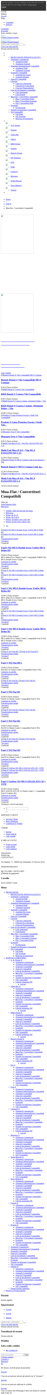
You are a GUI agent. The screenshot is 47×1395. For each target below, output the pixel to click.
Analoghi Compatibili (19, 73)
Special (8, 832)
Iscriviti (4, 1372)
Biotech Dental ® (17, 1039)
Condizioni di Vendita (14, 824)
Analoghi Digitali (22, 77)
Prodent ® (14, 1225)
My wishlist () (11, 1350)
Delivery (9, 25)
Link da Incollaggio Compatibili (27, 971)
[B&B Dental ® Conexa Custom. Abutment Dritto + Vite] (23, 401)
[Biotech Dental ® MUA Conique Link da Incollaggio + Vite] (23, 462)
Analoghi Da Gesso (22, 75)
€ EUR (8, 1314)
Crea (26, 1355)
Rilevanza (5, 507)
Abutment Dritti (21, 62)
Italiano (8, 1318)
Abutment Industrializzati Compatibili (25, 66)
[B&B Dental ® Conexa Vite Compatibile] (17, 389)
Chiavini (14, 81)
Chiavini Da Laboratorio (24, 86)
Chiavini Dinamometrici (24, 88)
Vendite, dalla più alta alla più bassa (19, 511)
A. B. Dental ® (16, 960)
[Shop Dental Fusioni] (10, 37)
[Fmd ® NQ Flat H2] (18, 710)
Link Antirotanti (21, 92)
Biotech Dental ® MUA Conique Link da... (22, 467)
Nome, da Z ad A (12, 517)
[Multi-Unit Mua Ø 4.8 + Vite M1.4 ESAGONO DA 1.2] (23, 474)
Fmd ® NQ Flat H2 (10, 721)
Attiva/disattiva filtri (8, 504)
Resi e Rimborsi (12, 821)
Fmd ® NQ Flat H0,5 (11, 663)
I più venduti (6, 373)
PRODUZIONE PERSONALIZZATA (26, 57)
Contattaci (9, 22)
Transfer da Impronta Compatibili (23, 110)
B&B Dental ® (16, 1013)
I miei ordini (10, 847)
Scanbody (14, 105)
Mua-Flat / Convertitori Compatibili (24, 97)
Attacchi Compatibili (18, 79)
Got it (4, 7)
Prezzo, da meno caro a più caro (18, 519)
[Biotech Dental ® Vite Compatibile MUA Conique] (21, 375)
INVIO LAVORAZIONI (15, 192)
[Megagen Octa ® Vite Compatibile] (15, 432)
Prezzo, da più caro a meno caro (18, 522)
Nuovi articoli (11, 834)
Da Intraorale (20, 108)
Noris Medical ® (17, 1179)
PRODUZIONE (12, 55)
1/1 (7, 526)
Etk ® (13, 1065)
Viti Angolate (20, 116)
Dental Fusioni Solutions (20, 1288)
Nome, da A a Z (12, 515)
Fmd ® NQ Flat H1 (10, 692)
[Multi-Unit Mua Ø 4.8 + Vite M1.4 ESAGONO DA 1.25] (23, 446)
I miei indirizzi (11, 849)
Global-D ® (15, 1109)
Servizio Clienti (12, 819)
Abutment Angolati (22, 64)
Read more (32, 5)
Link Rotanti (20, 95)
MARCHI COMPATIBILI (16, 121)
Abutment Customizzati (20, 59)
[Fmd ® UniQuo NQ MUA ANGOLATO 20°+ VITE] (22, 769)
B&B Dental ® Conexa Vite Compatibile (21, 394)
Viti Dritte (19, 114)
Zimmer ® (15, 1267)
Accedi (8, 1310)
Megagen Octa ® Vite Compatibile (18, 436)
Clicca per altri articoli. (9, 47)
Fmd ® (13, 1087)
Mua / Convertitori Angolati (26, 101)
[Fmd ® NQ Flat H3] (18, 739)
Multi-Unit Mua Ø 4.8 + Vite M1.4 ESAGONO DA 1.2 (18, 479)
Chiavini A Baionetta (23, 84)
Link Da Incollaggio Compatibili (23, 90)
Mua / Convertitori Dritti (24, 99)
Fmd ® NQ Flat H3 (10, 750)
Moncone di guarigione (24, 119)
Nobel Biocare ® (17, 1157)
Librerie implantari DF (24, 982)
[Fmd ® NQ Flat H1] (18, 681)
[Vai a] (7, 811)
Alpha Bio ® (15, 986)
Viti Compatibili (17, 112)
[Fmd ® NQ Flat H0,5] (19, 652)
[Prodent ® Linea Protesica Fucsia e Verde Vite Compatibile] (23, 417)
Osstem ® (14, 1203)
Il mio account (11, 844)
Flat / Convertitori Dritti (24, 103)
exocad (23, 984)
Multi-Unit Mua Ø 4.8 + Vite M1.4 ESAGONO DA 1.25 (18, 451)
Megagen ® (15, 1135)
